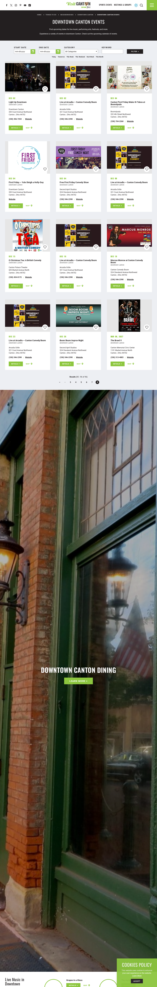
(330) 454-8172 (15, 277)
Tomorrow (61, 57)
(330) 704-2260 (117, 121)
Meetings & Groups (122, 5)
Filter (134, 51)
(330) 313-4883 (117, 357)
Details (15, 128)
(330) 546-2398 (66, 119)
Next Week (90, 57)
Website (28, 119)
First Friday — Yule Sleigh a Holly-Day (26, 182)
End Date (44, 47)
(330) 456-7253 (15, 119)
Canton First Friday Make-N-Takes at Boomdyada (128, 103)
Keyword (106, 47)
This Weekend (80, 57)
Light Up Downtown (18, 102)
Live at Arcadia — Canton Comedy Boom (78, 102)
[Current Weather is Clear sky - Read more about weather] (136, 5)
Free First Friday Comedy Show (74, 182)
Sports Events (105, 5)
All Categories (70, 51)
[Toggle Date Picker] (33, 51)
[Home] (78, 5)
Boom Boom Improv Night (71, 340)
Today (54, 57)
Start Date (20, 47)
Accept (136, 981)
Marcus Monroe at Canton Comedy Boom (127, 261)
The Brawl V (116, 340)
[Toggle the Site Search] (141, 5)
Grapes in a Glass (74, 980)
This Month (99, 57)
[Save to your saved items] (45, 89)
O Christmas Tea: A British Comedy (25, 260)
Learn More (77, 680)
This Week (70, 57)
